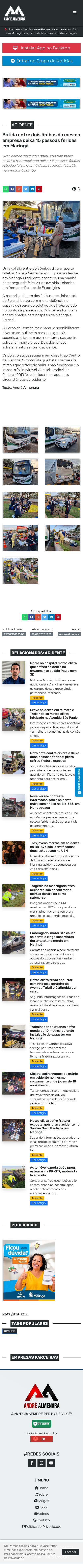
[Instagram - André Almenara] (41, 1463)
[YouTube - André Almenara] (51, 1463)
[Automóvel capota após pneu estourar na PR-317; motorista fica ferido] (13, 1177)
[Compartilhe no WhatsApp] (6, 189)
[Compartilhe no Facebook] (12, 189)
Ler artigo (39, 702)
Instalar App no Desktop (45, 47)
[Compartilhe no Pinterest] (39, 189)
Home (43, 1488)
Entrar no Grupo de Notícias (44, 60)
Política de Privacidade (43, 1527)
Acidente (37, 697)
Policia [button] (11, 1331)
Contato (43, 1520)
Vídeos (43, 1514)
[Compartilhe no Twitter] (26, 189)
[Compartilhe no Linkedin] (32, 189)
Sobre (43, 1494)
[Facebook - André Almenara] (32, 1463)
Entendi (70, 1552)
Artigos (43, 1501)
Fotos (43, 1507)
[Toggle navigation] (74, 13)
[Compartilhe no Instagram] (19, 189)
